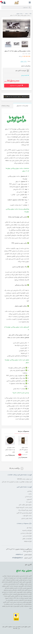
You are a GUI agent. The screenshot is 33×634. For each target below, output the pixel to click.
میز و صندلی (28, 496)
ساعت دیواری (24, 61)
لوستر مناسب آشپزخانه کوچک (24, 507)
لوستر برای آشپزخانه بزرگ (25, 510)
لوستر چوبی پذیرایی (26, 518)
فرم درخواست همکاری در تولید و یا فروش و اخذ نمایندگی (17, 482)
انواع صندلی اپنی (27, 536)
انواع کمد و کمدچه (27, 530)
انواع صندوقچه (28, 541)
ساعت (30, 494)
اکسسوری (29, 499)
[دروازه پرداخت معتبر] (16, 617)
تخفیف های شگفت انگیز (25, 505)
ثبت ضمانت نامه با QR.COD (24, 479)
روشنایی (29, 491)
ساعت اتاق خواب (27, 515)
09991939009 (19, 555)
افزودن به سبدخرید (15, 85)
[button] (2, 2)
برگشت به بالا (14, 468)
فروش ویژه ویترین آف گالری (24, 513)
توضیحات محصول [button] (22, 106)
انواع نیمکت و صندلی (26, 533)
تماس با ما (29, 502)
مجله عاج (29, 528)
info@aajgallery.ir (17, 558)
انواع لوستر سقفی (27, 538)
